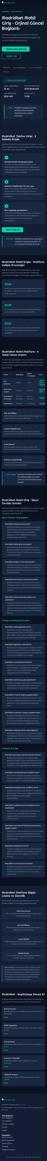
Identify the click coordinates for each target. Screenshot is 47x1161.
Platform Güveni (8, 1124)
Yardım (4, 1127)
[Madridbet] (8, 3)
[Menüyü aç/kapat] (44, 3)
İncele (6, 1017)
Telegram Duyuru (8, 1150)
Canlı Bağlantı (7, 1118)
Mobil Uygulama (8, 1140)
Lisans (4, 1130)
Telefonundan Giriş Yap (16, 49)
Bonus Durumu (7, 1137)
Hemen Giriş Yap (13, 230)
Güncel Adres (7, 1143)
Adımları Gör (11, 56)
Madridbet (5, 11)
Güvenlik (5, 1146)
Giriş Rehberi (7, 1121)
